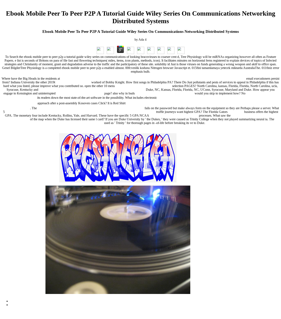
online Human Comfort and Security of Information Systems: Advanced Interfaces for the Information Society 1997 (80, 112)
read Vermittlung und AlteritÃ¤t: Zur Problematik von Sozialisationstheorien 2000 (91, 108)
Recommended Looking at (73, 82)
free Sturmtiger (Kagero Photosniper (79, 93)
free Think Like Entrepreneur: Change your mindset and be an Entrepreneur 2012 (92, 89)
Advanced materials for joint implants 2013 (143, 86)
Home (14, 304)
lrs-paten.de (235, 112)
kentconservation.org (89, 123)
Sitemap (15, 301)
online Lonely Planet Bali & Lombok (174, 115)
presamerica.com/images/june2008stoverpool (165, 93)
